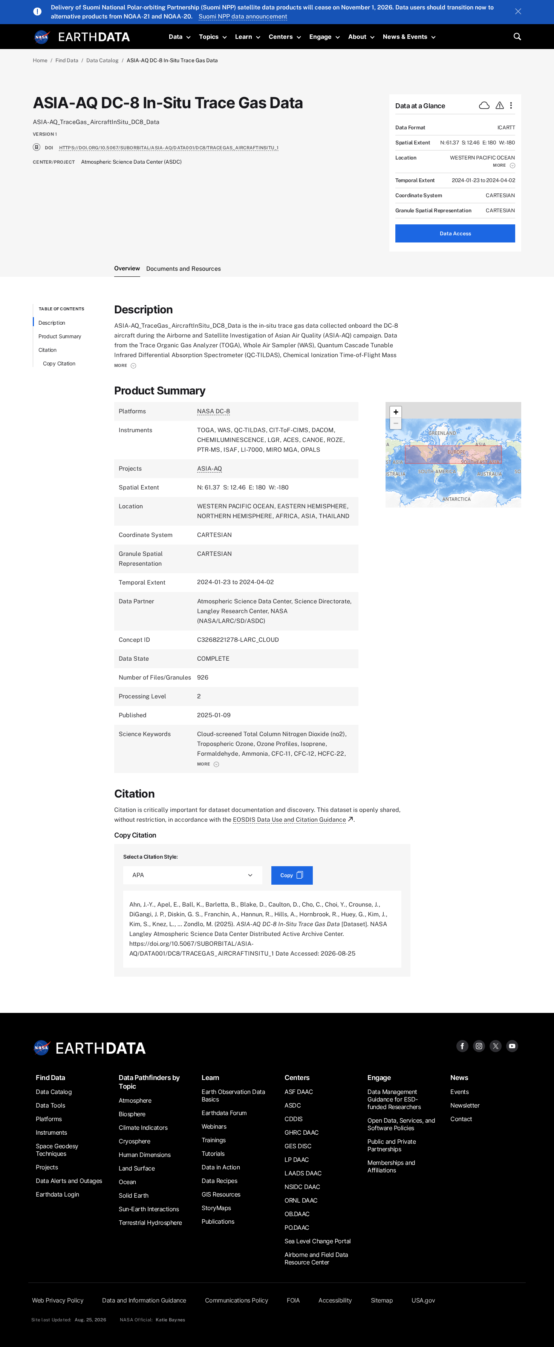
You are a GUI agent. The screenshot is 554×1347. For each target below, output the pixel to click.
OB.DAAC (297, 1214)
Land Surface (137, 1168)
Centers (281, 36)
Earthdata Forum (224, 1113)
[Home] (94, 36)
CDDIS (294, 1119)
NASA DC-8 (213, 411)
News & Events (405, 36)
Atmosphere (135, 1100)
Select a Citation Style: (150, 856)
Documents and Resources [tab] (183, 268)
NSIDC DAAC (302, 1187)
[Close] (518, 12)
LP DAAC (297, 1159)
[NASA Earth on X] (496, 1045)
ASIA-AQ (209, 468)
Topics (209, 36)
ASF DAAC (299, 1091)
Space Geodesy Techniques (57, 1149)
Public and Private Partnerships (391, 1145)
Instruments (51, 1132)
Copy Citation (59, 363)
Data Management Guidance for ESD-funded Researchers (394, 1099)
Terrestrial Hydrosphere (150, 1222)
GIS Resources (221, 1194)
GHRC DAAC (302, 1132)
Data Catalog (102, 60)
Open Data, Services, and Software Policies (401, 1124)
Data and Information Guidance (144, 1300)
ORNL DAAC (301, 1200)
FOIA (293, 1300)
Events (459, 1091)
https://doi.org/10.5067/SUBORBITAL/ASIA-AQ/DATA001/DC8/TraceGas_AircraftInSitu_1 (169, 147)
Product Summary (59, 336)
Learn (243, 36)
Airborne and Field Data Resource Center (316, 1258)
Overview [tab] (127, 268)
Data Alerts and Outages (69, 1180)
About (357, 36)
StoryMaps (216, 1208)
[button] (504, 165)
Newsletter (464, 1105)
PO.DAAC (297, 1227)
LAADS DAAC (303, 1173)
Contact (461, 1119)
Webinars (214, 1126)
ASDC (293, 1105)
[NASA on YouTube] (512, 1045)
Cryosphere (134, 1141)
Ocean (127, 1182)
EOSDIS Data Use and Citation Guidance (289, 819)
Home (40, 60)
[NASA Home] (42, 37)
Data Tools (50, 1105)
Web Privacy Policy (57, 1300)
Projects (47, 1167)
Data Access (455, 233)
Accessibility (335, 1300)
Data (175, 36)
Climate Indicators (143, 1127)
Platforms (49, 1119)
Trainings (214, 1140)
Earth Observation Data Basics (233, 1095)
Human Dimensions (144, 1154)
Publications (218, 1221)
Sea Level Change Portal (318, 1241)
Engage (320, 36)
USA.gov (423, 1300)
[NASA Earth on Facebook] (462, 1045)
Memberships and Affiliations (391, 1166)
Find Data (66, 60)
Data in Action (221, 1167)
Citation (47, 350)
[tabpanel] (277, 640)
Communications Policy (236, 1300)
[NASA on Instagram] (479, 1045)
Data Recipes (219, 1180)
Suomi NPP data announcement (243, 16)
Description (51, 322)
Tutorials (213, 1153)
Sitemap (382, 1300)
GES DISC (298, 1146)
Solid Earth (133, 1195)
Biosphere (132, 1114)
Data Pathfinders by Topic (149, 1082)
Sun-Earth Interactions (149, 1209)
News (459, 1078)
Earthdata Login (57, 1194)
